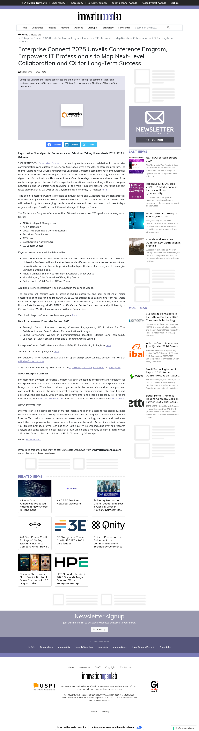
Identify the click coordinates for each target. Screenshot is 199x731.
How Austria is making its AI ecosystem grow (162, 215)
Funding (52, 27)
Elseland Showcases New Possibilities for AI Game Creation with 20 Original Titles (34, 578)
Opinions (78, 27)
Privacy (105, 711)
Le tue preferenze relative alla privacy (112, 727)
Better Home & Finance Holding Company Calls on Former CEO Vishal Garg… (162, 398)
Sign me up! (99, 629)
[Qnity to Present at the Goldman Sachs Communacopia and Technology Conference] (108, 525)
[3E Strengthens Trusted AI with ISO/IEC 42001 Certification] (71, 525)
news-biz (36, 34)
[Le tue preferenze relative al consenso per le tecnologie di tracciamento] (184, 728)
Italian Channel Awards (124, 3)
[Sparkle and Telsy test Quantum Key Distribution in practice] (136, 246)
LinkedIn (76, 367)
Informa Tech (116, 398)
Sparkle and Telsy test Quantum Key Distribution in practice (163, 242)
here (104, 189)
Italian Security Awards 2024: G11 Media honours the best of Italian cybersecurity (161, 188)
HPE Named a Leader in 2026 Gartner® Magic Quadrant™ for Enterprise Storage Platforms (71, 580)
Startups (92, 27)
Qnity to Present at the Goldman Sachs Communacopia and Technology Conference (108, 541)
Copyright (110, 667)
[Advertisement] (99, 599)
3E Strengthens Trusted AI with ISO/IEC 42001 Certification (71, 540)
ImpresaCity (76, 3)
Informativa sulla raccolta (71, 727)
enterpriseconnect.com (50, 398)
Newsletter (124, 27)
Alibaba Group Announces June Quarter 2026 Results (162, 344)
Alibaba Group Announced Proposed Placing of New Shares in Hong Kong (34, 505)
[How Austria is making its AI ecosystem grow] (136, 220)
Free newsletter (46, 453)
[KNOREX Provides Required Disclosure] (71, 488)
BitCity (32, 646)
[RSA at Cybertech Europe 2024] (136, 164)
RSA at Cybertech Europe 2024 (161, 159)
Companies (37, 27)
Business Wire (26, 72)
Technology (107, 27)
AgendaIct (165, 646)
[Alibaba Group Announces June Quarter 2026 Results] (136, 350)
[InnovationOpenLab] (99, 16)
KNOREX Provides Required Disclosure (69, 502)
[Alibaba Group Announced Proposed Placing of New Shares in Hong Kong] (34, 488)
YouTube (87, 367)
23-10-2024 (42, 72)
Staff (98, 667)
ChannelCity (58, 3)
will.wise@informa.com (31, 361)
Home (24, 27)
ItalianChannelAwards (143, 646)
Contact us (125, 667)
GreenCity (103, 646)
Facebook (98, 367)
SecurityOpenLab (97, 3)
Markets (65, 27)
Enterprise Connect (50, 163)
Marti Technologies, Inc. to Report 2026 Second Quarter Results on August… (163, 372)
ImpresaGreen (120, 646)
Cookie (93, 711)
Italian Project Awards (154, 3)
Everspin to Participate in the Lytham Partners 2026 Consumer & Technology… (162, 317)
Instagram (114, 367)
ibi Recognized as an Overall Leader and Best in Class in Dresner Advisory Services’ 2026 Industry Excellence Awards (108, 508)
